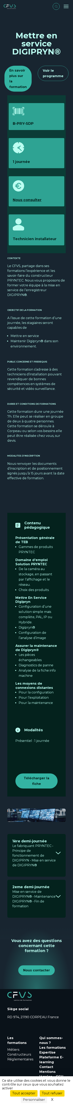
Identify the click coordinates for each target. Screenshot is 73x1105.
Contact (46, 1067)
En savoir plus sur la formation (18, 79)
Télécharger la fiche (36, 780)
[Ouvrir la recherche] (56, 6)
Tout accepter (23, 1093)
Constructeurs (19, 1054)
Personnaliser (34, 1100)
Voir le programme (53, 73)
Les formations (52, 1048)
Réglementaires (20, 1059)
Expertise (47, 1052)
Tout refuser (52, 1093)
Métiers (13, 1050)
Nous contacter (36, 970)
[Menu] (66, 6)
